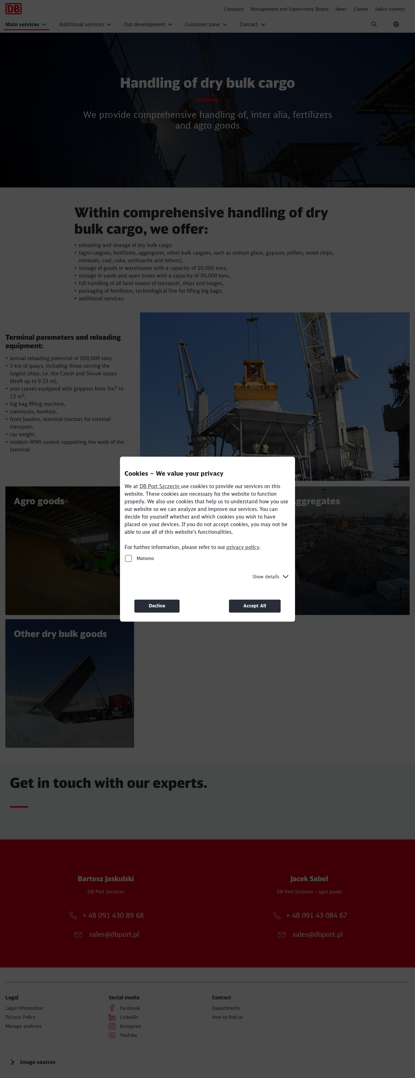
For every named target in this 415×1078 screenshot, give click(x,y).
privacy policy (242, 547)
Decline (157, 606)
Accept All (254, 606)
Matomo (144, 558)
